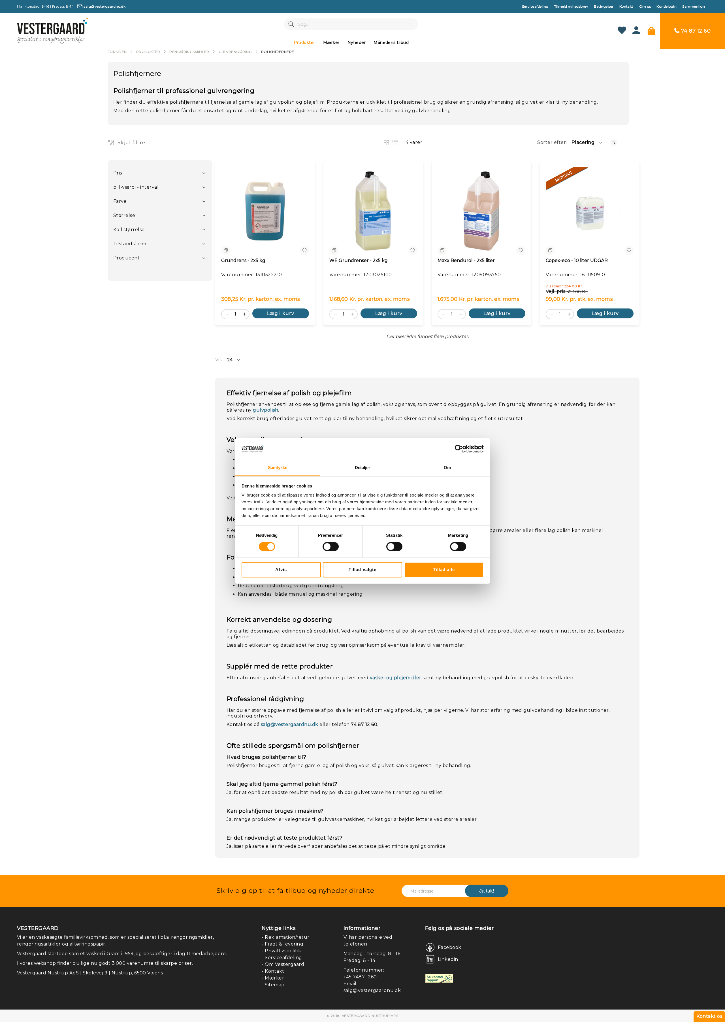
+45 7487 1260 (360, 977)
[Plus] (246, 313)
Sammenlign (693, 6)
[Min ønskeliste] (622, 31)
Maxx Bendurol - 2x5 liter (466, 260)
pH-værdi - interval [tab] (136, 187)
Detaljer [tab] (362, 467)
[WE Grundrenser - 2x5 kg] (373, 211)
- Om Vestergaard (283, 964)
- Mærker (273, 978)
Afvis (281, 569)
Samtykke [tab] (277, 467)
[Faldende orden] (613, 142)
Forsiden (117, 52)
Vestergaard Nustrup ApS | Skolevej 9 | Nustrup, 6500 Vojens (90, 973)
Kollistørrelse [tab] (129, 229)
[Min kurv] (651, 31)
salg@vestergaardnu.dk (289, 724)
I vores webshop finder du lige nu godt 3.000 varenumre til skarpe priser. (105, 963)
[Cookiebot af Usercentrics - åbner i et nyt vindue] (459, 449)
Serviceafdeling (535, 6)
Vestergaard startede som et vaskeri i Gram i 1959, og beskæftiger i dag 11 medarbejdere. (122, 953)
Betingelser (603, 6)
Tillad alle (444, 569)
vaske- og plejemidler (395, 677)
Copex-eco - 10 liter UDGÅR (577, 260)
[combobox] (351, 24)
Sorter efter (551, 142)
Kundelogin (666, 6)
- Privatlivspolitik (281, 950)
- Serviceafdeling (282, 957)
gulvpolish (265, 410)
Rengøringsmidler (189, 52)
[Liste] (394, 142)
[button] (587, 142)
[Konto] (636, 32)
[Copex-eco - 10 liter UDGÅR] (590, 211)
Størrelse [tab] (124, 215)
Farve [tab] (120, 201)
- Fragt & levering (282, 944)
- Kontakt (273, 971)
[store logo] (52, 31)
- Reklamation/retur (285, 937)
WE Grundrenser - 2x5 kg (358, 260)
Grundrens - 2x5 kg (243, 260)
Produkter (148, 52)
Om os (645, 6)
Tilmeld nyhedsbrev (571, 6)
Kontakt (626, 6)
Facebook (449, 947)
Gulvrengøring (235, 52)
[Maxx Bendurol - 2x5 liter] (481, 211)
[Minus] (226, 313)
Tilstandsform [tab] (129, 243)
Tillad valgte (362, 569)
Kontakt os (709, 1016)
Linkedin (448, 959)
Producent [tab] (126, 258)
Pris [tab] (117, 173)
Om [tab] (447, 467)
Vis (218, 359)
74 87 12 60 (696, 31)
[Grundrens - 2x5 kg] (265, 211)
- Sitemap (273, 984)
